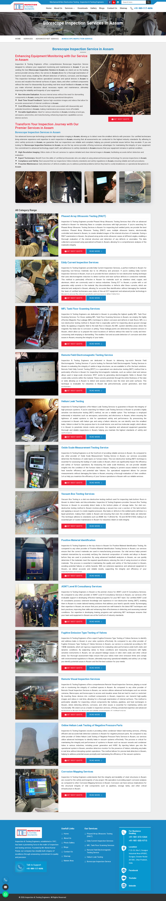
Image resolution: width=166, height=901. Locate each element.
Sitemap (123, 8)
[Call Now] (5, 880)
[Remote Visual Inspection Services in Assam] (36, 697)
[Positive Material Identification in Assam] (36, 559)
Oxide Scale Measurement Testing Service (84, 447)
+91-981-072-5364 (138, 837)
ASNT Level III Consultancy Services (81, 586)
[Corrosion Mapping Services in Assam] (36, 790)
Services (69, 8)
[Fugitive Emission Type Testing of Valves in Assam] (36, 651)
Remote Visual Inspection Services (80, 679)
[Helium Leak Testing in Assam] (36, 420)
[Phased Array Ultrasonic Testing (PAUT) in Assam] (36, 235)
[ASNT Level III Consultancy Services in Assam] (36, 605)
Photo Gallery (69, 842)
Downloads (83, 8)
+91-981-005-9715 (138, 840)
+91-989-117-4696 (143, 8)
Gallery (93, 8)
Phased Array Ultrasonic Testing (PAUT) (83, 216)
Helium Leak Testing (72, 401)
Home (48, 8)
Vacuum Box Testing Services (78, 493)
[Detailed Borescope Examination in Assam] (135, 187)
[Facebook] (110, 2)
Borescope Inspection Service (99, 861)
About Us (58, 8)
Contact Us (112, 8)
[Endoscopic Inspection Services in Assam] (66, 187)
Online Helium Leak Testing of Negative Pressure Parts (91, 725)
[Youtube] (114, 2)
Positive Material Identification (78, 540)
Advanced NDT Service (47, 39)
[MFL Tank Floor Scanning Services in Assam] (36, 327)
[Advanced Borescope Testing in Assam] (100, 187)
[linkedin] (118, 2)
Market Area (69, 860)
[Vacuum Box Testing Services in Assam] (36, 512)
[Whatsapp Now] (5, 894)
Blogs (102, 8)
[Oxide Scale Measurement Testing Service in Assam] (36, 466)
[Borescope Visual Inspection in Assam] (31, 187)
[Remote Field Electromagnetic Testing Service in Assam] (36, 373)
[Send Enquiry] (5, 887)
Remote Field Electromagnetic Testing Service (87, 355)
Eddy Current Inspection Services (80, 262)
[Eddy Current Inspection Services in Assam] (36, 281)
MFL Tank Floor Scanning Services (80, 308)
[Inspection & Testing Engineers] (24, 7)
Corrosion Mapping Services (77, 771)
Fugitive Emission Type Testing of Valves (84, 632)
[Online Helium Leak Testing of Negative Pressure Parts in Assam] (36, 744)
